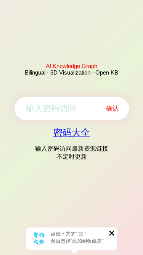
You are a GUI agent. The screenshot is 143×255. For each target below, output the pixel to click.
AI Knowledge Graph (71, 66)
